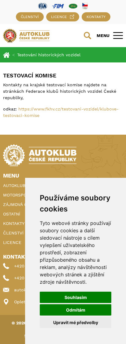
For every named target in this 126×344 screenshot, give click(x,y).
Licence (59, 17)
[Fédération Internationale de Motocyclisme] (58, 5)
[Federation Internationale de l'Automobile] (42, 5)
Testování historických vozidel (48, 54)
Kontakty (96, 17)
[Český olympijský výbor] (85, 5)
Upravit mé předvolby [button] (75, 322)
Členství (30, 17)
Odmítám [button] (75, 309)
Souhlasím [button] (76, 297)
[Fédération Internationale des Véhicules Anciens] (73, 5)
